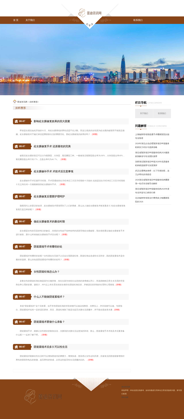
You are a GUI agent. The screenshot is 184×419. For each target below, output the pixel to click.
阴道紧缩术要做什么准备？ (49, 321)
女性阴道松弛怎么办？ (47, 271)
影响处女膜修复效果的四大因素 (52, 121)
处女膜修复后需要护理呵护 (49, 196)
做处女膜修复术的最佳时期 (49, 221)
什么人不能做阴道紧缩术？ (49, 296)
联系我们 (138, 20)
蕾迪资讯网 (22, 102)
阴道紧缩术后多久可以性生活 (50, 346)
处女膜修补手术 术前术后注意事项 (53, 171)
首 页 (15, 20)
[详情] (94, 134)
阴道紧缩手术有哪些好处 (48, 246)
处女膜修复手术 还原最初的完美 (52, 146)
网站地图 (124, 397)
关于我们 (30, 20)
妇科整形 (34, 102)
